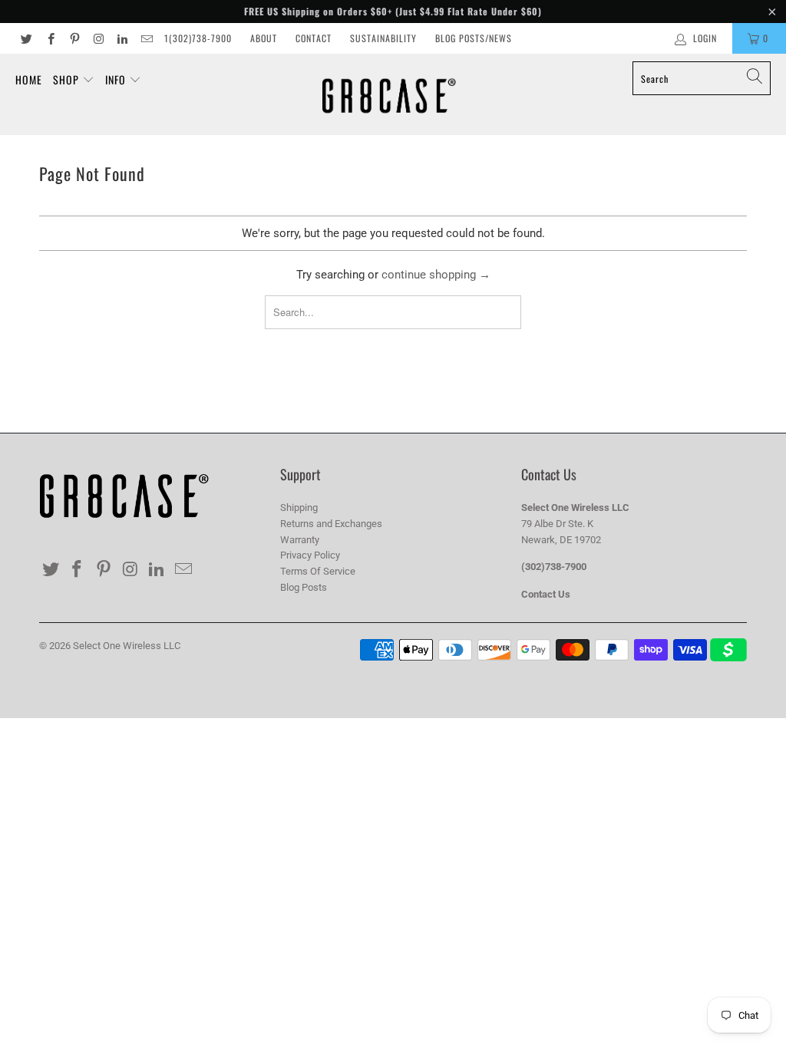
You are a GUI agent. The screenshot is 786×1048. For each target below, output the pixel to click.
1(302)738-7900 (198, 37)
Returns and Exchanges (331, 523)
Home (28, 79)
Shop (67, 79)
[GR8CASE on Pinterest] (74, 38)
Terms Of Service (317, 571)
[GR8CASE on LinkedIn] (121, 38)
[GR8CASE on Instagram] (97, 38)
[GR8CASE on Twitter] (25, 38)
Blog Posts (303, 587)
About (263, 37)
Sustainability (383, 37)
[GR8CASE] (389, 94)
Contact (314, 37)
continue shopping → (435, 275)
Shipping (299, 507)
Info (117, 79)
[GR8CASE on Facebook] (49, 38)
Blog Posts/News (473, 37)
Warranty (299, 539)
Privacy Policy (310, 555)
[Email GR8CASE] (145, 38)
